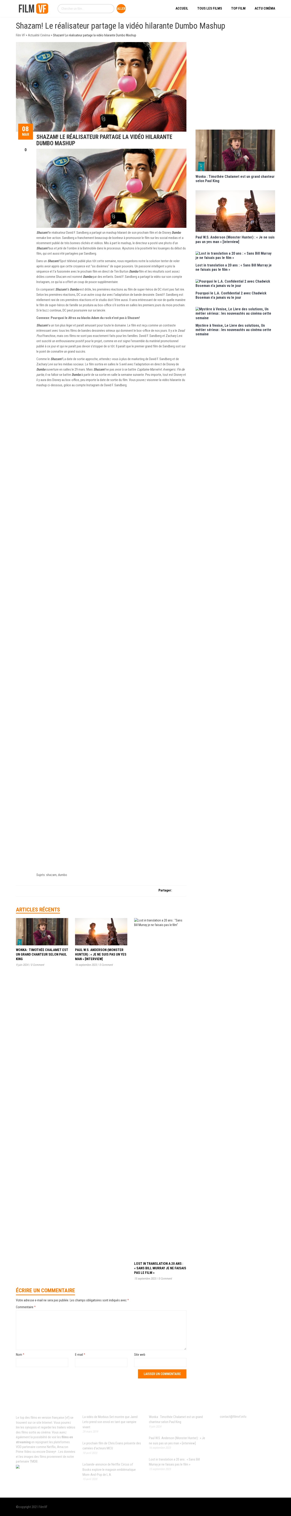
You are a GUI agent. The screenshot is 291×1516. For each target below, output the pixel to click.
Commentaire (26, 1307)
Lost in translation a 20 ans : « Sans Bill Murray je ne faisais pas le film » (160, 1268)
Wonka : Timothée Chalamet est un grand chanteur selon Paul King (42, 954)
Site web (139, 1354)
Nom (20, 1354)
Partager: (165, 890)
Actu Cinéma (265, 8)
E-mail (80, 1354)
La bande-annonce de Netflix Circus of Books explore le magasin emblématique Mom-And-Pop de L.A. (109, 1469)
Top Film (238, 8)
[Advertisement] (235, 85)
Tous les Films (209, 8)
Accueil (182, 8)
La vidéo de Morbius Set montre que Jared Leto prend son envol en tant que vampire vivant (110, 1422)
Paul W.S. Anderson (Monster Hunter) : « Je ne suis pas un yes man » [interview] (100, 954)
